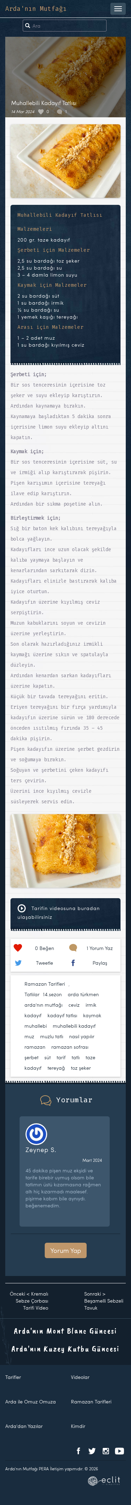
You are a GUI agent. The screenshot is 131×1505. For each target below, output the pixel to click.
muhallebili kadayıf (74, 1025)
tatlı (76, 1057)
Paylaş (100, 962)
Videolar (80, 1377)
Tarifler (13, 1377)
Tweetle (44, 962)
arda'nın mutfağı (43, 1004)
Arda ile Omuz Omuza (30, 1401)
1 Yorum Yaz (100, 948)
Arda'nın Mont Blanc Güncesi (65, 1330)
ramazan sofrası (69, 1046)
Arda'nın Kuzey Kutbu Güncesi (65, 1348)
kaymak (92, 1015)
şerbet (31, 1057)
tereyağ (56, 1067)
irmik (91, 1004)
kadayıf (33, 1015)
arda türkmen (83, 994)
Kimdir (78, 1426)
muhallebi (35, 1025)
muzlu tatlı (51, 1036)
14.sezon (52, 994)
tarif (61, 1057)
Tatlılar (31, 994)
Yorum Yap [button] (65, 1250)
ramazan (34, 1046)
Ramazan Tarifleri (44, 983)
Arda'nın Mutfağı (36, 9)
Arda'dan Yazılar (24, 1426)
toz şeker (81, 1067)
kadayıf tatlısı (62, 1015)
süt (47, 1057)
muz (29, 1036)
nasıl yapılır (81, 1036)
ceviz (74, 1004)
